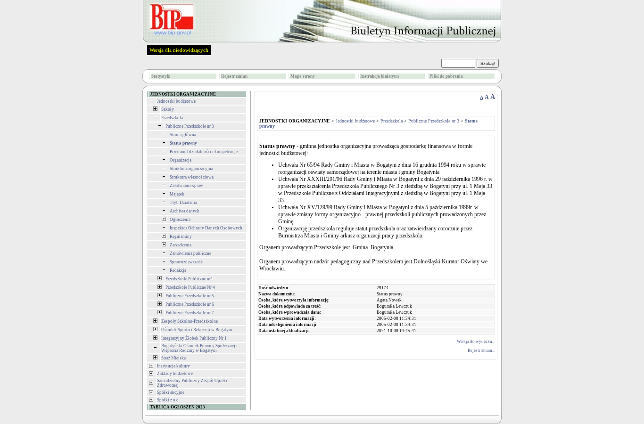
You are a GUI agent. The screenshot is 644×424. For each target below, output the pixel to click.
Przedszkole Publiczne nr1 (189, 279)
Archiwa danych (184, 211)
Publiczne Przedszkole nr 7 (189, 312)
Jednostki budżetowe (176, 101)
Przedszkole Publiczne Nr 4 (190, 287)
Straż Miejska (173, 358)
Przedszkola (172, 117)
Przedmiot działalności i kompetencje (204, 151)
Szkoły (167, 109)
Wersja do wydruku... (476, 341)
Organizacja (180, 160)
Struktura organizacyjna (191, 168)
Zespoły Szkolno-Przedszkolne (189, 321)
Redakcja (178, 270)
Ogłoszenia (180, 219)
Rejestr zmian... (481, 350)
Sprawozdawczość (186, 262)
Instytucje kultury (173, 366)
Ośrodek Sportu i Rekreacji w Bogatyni (196, 329)
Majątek (177, 194)
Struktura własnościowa (192, 177)
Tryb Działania (183, 202)
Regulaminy (181, 236)
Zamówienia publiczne (190, 253)
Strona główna (183, 134)
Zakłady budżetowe (175, 373)
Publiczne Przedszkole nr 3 (189, 126)
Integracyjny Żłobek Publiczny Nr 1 (194, 338)
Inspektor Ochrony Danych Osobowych (206, 228)
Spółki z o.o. (168, 400)
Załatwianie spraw (186, 185)
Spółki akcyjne (170, 392)
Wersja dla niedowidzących (178, 50)
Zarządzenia (180, 245)
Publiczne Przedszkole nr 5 (189, 296)
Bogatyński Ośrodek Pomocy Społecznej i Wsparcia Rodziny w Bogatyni (199, 348)
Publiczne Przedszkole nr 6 (189, 304)
